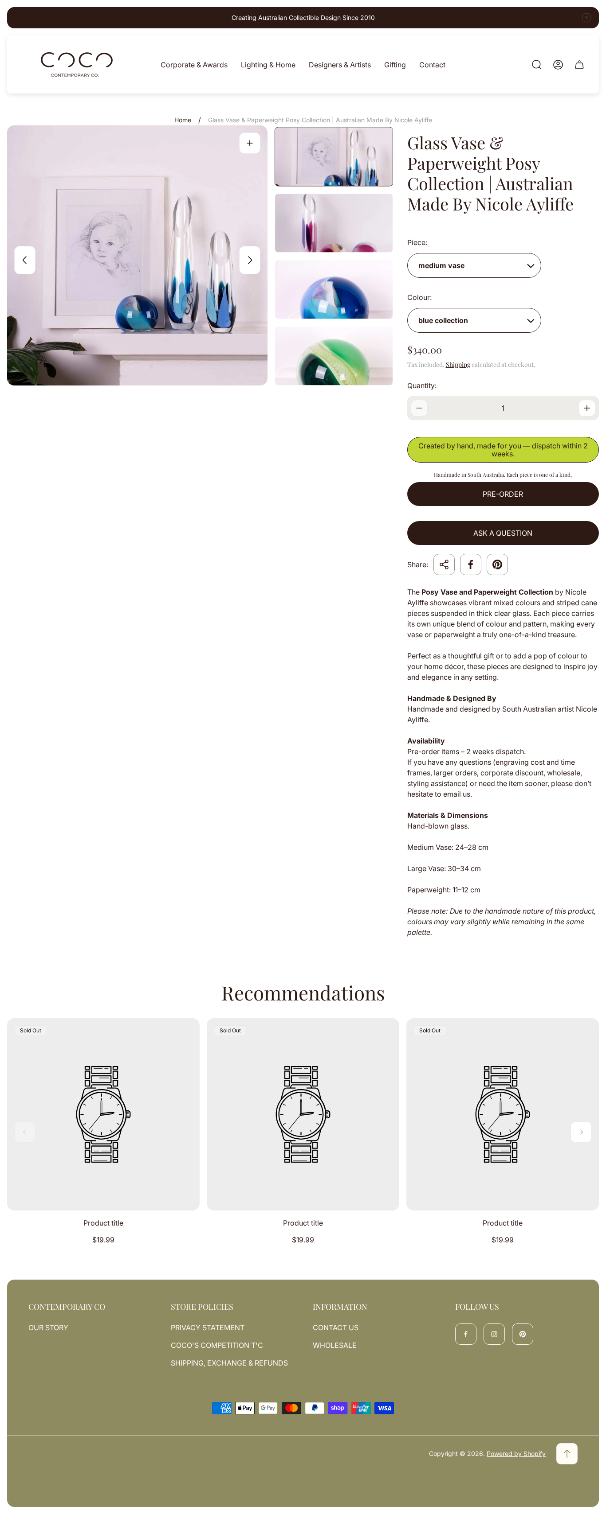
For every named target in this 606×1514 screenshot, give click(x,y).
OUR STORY (48, 1327)
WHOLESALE (335, 1345)
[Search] (537, 64)
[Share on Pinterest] (497, 564)
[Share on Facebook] (470, 564)
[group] (334, 157)
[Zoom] (249, 143)
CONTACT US (335, 1327)
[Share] (444, 564)
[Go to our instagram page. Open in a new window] (494, 1334)
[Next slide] (249, 260)
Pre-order (503, 494)
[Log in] (558, 64)
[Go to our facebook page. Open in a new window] (465, 1334)
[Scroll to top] (567, 1453)
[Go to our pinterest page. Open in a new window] (522, 1334)
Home (182, 120)
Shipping (458, 364)
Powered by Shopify (516, 1453)
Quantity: (422, 385)
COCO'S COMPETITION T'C (217, 1345)
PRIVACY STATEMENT (207, 1327)
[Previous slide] (24, 260)
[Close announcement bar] (586, 17)
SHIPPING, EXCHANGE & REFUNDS (229, 1362)
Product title (103, 1222)
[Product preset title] (103, 1114)
